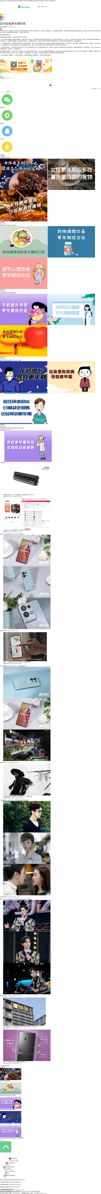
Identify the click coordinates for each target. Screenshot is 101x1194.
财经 (39, 0)
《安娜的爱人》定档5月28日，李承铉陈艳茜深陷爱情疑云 (14, 800)
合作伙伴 (12, 1190)
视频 (36, 0)
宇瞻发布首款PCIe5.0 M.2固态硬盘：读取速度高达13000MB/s (18, 494)
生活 (24, 0)
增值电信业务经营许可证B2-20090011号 (10, 1187)
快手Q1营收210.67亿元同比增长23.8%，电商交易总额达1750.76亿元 (20, 1026)
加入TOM (21, 1190)
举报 (1, 76)
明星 (14, 0)
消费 (46, 0)
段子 (44, 0)
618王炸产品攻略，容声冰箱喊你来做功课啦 (14, 1061)
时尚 (16, 0)
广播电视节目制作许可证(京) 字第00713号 (10, 1182)
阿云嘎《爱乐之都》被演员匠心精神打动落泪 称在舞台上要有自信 (16, 899)
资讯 (4, 0)
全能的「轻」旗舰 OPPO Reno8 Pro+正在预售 (11, 534)
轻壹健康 (2, 430)
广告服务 (17, 1190)
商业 (34, 0)
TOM (4, 1063)
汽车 (49, 0)
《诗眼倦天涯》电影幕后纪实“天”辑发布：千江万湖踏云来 (17, 796)
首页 (1, 0)
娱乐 (9, 0)
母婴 (26, 0)
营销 (29, 0)
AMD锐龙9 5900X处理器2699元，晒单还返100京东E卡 (16, 530)
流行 (6, 0)
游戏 (19, 0)
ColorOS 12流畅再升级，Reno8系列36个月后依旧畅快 (16, 662)
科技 (54, 0)
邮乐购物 (7, 1190)
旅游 (21, 0)
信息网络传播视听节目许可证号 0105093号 (10, 1184)
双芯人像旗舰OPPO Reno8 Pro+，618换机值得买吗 (13, 666)
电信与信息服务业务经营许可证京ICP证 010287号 (12, 1179)
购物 (51, 0)
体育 (11, 0)
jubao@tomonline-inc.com (40, 1193)
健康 (41, 0)
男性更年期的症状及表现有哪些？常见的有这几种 (12, 428)
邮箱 (31, 0)
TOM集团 (2, 1190)
